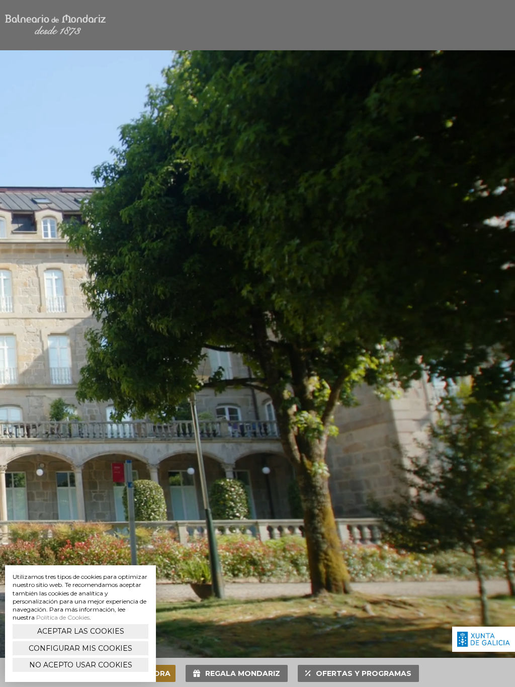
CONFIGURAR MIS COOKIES (80, 648)
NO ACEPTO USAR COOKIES (80, 664)
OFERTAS (363, 673)
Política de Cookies (63, 617)
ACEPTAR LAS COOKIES (80, 631)
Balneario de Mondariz (55, 25)
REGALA (242, 673)
